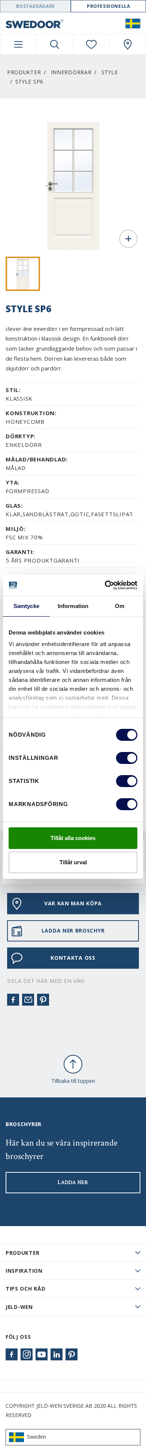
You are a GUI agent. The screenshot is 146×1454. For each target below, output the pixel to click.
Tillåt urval (73, 862)
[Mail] (28, 1000)
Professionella (108, 6)
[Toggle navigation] (18, 44)
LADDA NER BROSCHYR (73, 930)
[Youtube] (42, 1354)
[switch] (126, 758)
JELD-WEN (19, 1306)
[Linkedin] (57, 1354)
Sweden (36, 1436)
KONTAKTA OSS (73, 957)
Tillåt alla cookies (73, 838)
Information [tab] (73, 606)
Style (109, 72)
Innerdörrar (71, 72)
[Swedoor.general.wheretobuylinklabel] (127, 44)
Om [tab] (119, 606)
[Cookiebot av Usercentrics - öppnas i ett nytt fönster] (105, 585)
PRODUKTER (22, 1252)
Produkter (24, 72)
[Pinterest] (43, 1000)
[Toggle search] (54, 44)
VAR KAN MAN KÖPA (73, 903)
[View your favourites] (91, 44)
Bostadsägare (35, 6)
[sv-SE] (132, 23)
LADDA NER (73, 1182)
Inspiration (24, 1270)
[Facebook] (13, 1000)
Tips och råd (25, 1288)
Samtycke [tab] (26, 606)
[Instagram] (27, 1354)
